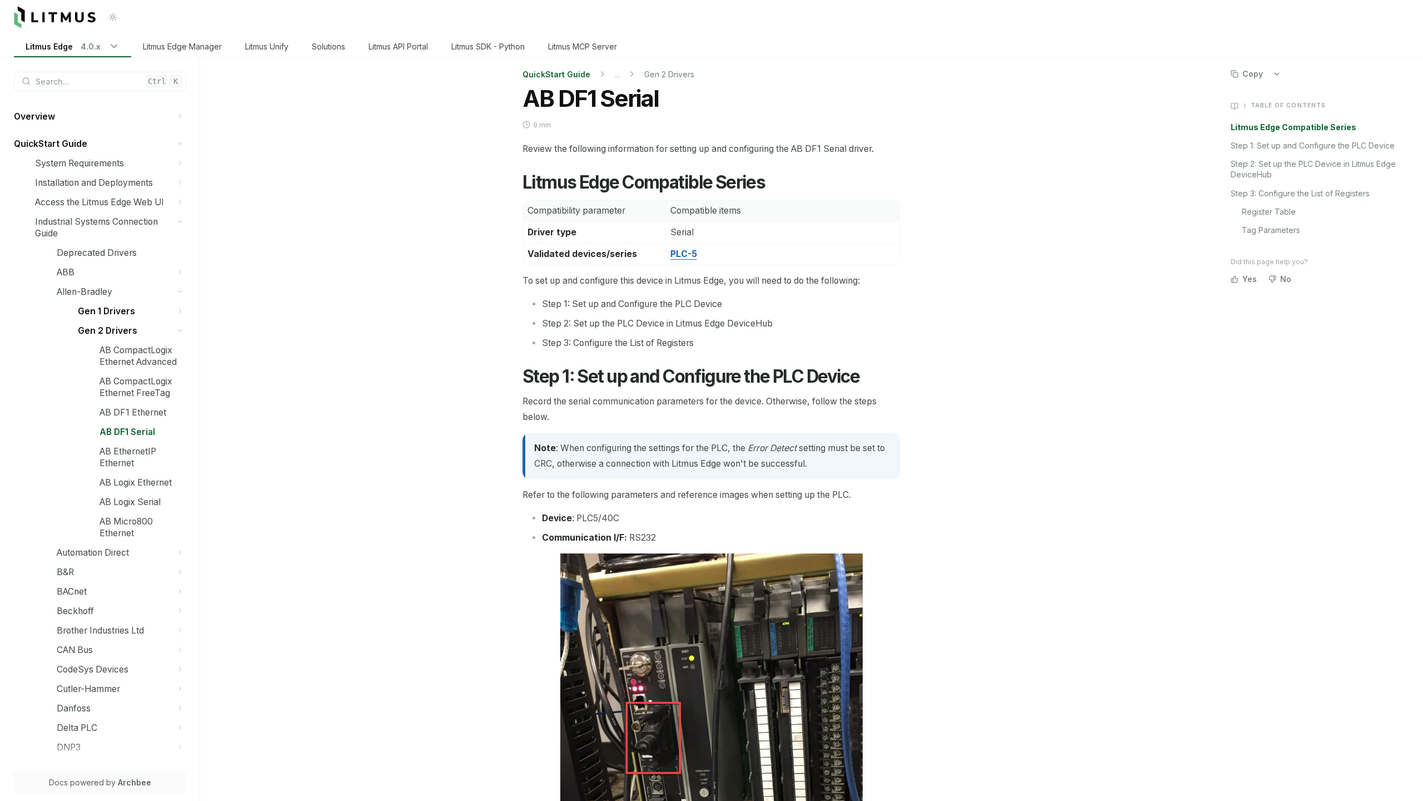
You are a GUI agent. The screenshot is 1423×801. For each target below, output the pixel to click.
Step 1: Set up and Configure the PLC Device (1313, 145)
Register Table (1269, 211)
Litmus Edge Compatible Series (1293, 127)
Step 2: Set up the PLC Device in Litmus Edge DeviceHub (1313, 169)
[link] (72, 47)
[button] (180, 116)
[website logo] (55, 17)
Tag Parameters (1271, 230)
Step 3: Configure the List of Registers (1300, 193)
